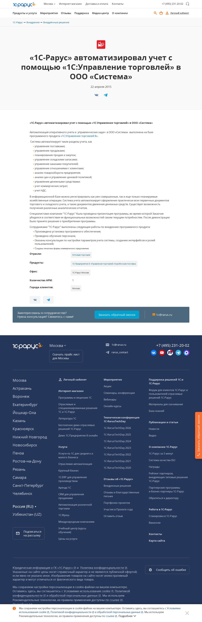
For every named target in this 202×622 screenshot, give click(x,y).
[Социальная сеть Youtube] (162, 352)
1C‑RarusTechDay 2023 (117, 448)
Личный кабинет (75, 379)
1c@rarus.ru (164, 315)
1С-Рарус (18, 22)
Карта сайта (157, 540)
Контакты (117, 4)
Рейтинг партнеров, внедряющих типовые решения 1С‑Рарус (168, 477)
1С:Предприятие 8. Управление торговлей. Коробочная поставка (104, 263)
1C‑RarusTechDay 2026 (117, 428)
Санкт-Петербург (28, 485)
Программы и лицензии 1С (75, 397)
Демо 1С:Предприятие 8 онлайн (78, 435)
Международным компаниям (76, 521)
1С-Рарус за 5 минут (161, 453)
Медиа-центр (100, 13)
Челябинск (22, 493)
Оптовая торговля (81, 254)
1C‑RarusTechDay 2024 (117, 441)
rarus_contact (120, 352)
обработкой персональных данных (73, 595)
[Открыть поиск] (155, 13)
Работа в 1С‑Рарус (160, 509)
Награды (154, 467)
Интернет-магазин (70, 4)
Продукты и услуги (25, 13)
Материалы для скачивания (166, 404)
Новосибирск (25, 445)
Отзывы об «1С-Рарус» (118, 479)
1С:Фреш (63, 515)
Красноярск (23, 428)
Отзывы (66, 13)
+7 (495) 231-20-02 (172, 4)
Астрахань (22, 388)
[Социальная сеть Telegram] (178, 352)
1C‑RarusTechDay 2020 (117, 467)
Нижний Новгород (30, 436)
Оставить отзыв (113, 516)
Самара (19, 477)
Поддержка (81, 13)
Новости (154, 429)
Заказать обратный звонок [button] (116, 315)
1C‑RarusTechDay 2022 (117, 454)
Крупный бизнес (68, 470)
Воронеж (21, 396)
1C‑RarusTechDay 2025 (117, 434)
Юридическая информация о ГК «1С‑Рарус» (43, 568)
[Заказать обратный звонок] (187, 4)
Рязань (19, 469)
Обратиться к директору (163, 498)
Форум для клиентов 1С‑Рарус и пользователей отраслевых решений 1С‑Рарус (168, 393)
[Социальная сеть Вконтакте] (154, 352)
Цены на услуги (67, 539)
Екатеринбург (25, 404)
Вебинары (110, 399)
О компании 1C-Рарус (163, 447)
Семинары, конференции (119, 393)
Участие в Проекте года (118, 509)
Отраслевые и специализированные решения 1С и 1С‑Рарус (77, 408)
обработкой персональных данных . (120, 612)
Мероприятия (49, 13)
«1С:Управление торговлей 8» (79, 136)
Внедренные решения (117, 485)
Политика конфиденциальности (102, 568)
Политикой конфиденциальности (71, 612)
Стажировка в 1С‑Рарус (163, 516)
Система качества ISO (162, 460)
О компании (120, 13)
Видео (152, 435)
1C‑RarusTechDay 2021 (117, 461)
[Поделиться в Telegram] (105, 96)
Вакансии (154, 522)
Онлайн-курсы (112, 406)
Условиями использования (89, 591)
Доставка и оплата (97, 4)
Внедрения (33, 22)
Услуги (62, 447)
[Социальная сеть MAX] (186, 352)
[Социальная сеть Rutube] (170, 352)
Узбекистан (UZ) (27, 514)
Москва (19, 380)
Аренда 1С (64, 487)
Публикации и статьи (163, 422)
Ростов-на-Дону (27, 461)
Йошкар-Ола (24, 412)
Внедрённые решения (56, 22)
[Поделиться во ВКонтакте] (96, 96)
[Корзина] (161, 13)
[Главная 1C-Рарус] (25, 4)
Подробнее (126, 616)
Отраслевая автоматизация (75, 464)
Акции (107, 386)
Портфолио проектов (117, 503)
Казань (19, 420)
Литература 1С (67, 418)
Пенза (18, 453)
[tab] (25, 13)
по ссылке (112, 600)
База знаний (156, 411)
